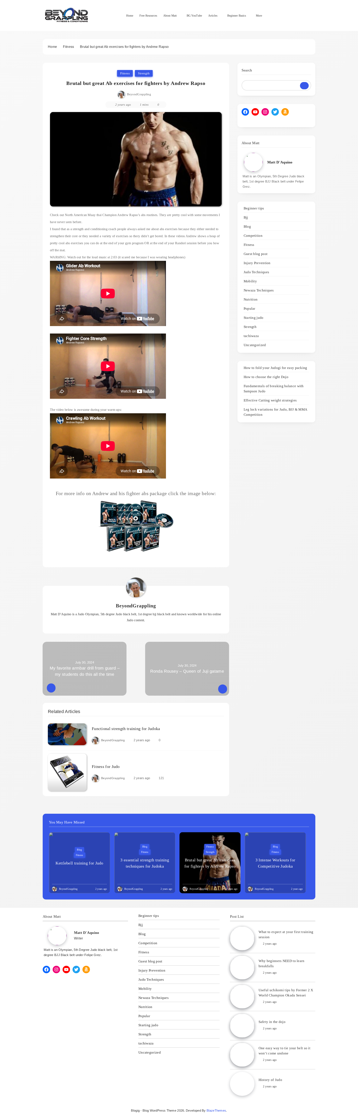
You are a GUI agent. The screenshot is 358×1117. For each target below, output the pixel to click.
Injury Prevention (257, 263)
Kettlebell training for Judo (79, 863)
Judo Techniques (256, 272)
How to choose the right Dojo (266, 377)
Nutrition (251, 299)
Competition (253, 236)
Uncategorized (255, 345)
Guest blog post (256, 254)
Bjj (246, 217)
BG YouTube (194, 15)
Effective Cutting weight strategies (270, 400)
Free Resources (148, 15)
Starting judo (254, 318)
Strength (144, 73)
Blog (247, 226)
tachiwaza (251, 336)
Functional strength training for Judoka (126, 728)
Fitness (125, 73)
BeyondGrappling (139, 94)
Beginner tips (254, 208)
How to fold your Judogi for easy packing (275, 368)
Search (247, 70)
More (259, 15)
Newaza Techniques (259, 290)
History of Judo (270, 1080)
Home (129, 15)
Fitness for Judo (106, 766)
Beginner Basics (236, 15)
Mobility (250, 281)
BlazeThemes (216, 1110)
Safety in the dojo (272, 1022)
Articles (212, 15)
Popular (249, 309)
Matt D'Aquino (280, 162)
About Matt (170, 15)
